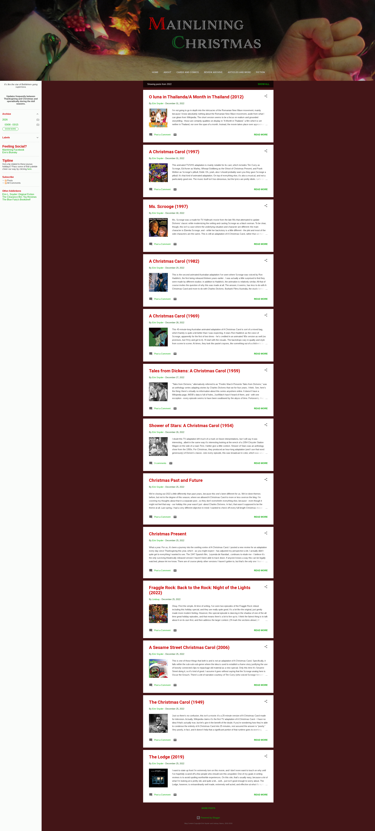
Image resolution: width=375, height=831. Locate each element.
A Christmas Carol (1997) (174, 151)
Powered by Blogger (210, 817)
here (29, 169)
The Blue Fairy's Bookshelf (16, 199)
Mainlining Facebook (13, 150)
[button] (266, 96)
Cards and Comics (188, 72)
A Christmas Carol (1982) (174, 261)
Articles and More (239, 72)
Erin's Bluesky (9, 152)
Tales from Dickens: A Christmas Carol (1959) (194, 370)
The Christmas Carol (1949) (176, 702)
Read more (261, 134)
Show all (263, 84)
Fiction (260, 72)
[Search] (271, 8)
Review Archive (213, 72)
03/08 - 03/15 (11, 124)
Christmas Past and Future (176, 480)
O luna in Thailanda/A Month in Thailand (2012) (196, 96)
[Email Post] (175, 135)
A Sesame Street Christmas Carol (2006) (189, 647)
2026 (5, 119)
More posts (208, 808)
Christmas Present (167, 533)
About (167, 72)
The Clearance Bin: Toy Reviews (19, 197)
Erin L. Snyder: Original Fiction (18, 194)
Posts (10, 180)
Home (155, 72)
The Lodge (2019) (166, 756)
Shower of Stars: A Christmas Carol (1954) (191, 425)
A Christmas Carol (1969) (174, 315)
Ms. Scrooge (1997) (168, 206)
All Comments (14, 183)
